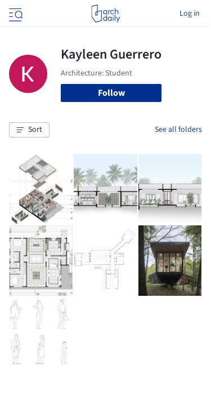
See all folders (178, 129)
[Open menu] (15, 13)
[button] (29, 130)
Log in (189, 13)
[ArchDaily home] (105, 14)
